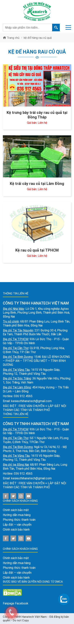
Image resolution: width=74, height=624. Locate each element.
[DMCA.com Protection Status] (12, 592)
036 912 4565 (23, 396)
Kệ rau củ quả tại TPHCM (37, 250)
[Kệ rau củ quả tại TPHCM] (37, 223)
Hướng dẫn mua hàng (17, 515)
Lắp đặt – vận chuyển (17, 524)
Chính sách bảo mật (16, 510)
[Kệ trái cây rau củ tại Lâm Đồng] (37, 156)
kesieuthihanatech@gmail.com (31, 401)
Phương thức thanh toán (19, 519)
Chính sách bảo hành (16, 529)
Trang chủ (12, 37)
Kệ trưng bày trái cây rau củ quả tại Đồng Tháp (37, 114)
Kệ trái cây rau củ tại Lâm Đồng (37, 183)
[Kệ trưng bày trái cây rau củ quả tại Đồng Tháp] (37, 85)
